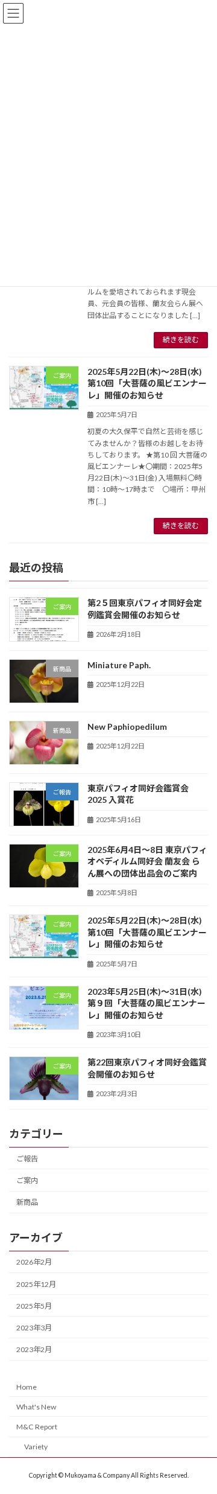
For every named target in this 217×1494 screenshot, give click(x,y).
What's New (36, 1406)
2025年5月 (34, 1305)
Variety (36, 1446)
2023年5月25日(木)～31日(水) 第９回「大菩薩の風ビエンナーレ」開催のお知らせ (148, 1003)
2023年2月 (34, 1349)
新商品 (27, 1202)
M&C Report (36, 1426)
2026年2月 (34, 1261)
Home (26, 1386)
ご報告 (27, 1158)
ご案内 (27, 1180)
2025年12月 (36, 1283)
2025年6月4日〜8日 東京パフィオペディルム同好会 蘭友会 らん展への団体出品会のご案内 (147, 861)
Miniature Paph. (119, 664)
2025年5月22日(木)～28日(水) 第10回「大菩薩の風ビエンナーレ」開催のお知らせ (148, 383)
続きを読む (181, 339)
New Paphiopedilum (127, 726)
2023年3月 (34, 1327)
